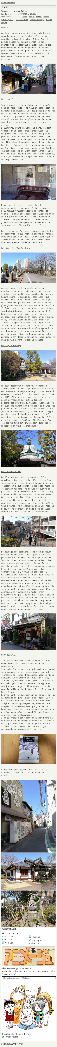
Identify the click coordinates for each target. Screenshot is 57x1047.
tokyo (31, 17)
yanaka (46, 17)
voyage (4, 23)
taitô (38, 17)
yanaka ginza (7, 20)
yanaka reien (21, 20)
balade (49, 20)
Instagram (37, 940)
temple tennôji (37, 20)
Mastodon (8, 936)
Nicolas (8, 14)
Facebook (36, 937)
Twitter (8, 939)
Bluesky (35, 943)
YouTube (9, 943)
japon (24, 17)
